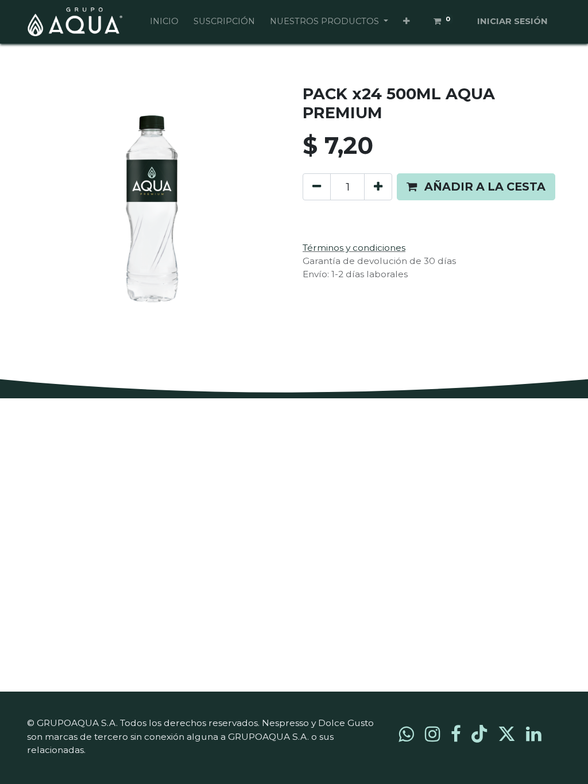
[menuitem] (164, 22)
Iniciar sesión (512, 21)
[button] (406, 22)
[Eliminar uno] (317, 186)
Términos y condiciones (354, 247)
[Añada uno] (378, 186)
